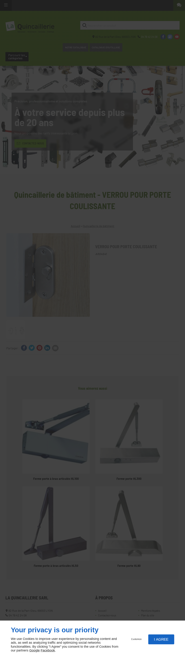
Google (34, 650)
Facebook (48, 650)
